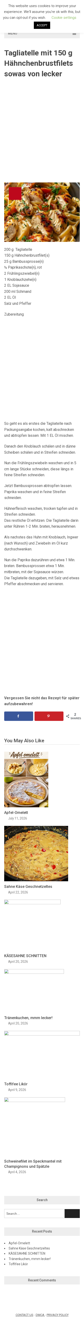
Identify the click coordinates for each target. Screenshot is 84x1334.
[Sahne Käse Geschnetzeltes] (36, 880)
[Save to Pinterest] (49, 716)
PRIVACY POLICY (58, 1315)
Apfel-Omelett (16, 812)
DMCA (40, 1315)
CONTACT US (24, 1315)
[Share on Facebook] (18, 716)
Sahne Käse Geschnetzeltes (28, 886)
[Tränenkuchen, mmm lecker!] (34, 972)
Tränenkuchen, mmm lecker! (28, 1018)
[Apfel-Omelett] (26, 806)
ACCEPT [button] (42, 25)
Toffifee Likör (16, 1084)
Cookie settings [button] (64, 17)
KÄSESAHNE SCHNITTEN (25, 956)
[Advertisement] (42, 131)
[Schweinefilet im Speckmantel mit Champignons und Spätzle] (34, 1100)
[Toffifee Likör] (42, 1034)
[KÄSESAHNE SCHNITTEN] (32, 903)
